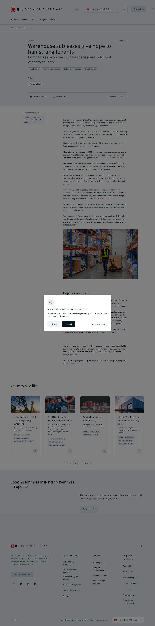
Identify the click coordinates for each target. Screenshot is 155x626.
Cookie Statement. (63, 316)
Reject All (53, 324)
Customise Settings (99, 324)
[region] (77, 313)
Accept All (68, 324)
